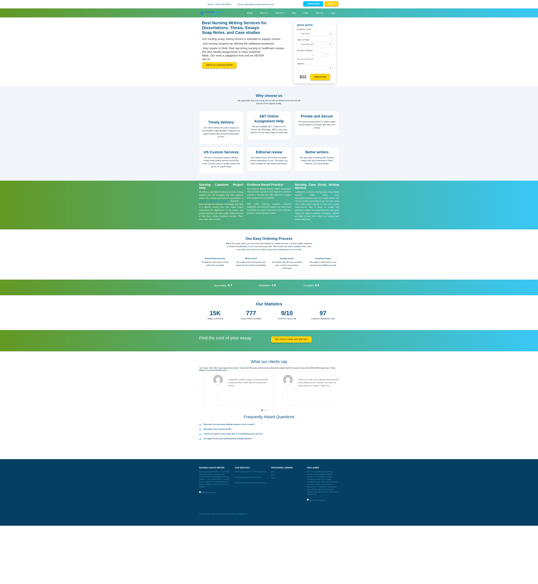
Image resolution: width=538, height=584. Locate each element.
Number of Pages (305, 50)
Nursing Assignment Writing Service (250, 471)
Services (279, 13)
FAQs (305, 13)
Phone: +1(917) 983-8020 (219, 4)
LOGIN (331, 4)
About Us (264, 13)
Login (332, 13)
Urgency (300, 63)
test (272, 472)
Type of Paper (303, 40)
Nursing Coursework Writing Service (251, 483)
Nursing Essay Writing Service (248, 477)
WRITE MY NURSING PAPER (219, 65)
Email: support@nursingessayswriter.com (256, 4)
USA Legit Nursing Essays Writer (220, 514)
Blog (294, 13)
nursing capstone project (213, 201)
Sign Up (319, 13)
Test (273, 478)
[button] (269, 424)
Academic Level (304, 29)
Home (249, 13)
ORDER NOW (313, 4)
